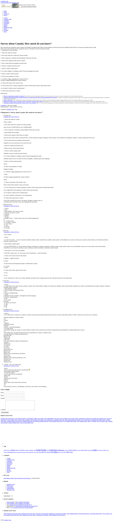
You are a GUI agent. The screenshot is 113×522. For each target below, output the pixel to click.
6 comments (3, 105)
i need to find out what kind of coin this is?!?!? (20, 504)
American (9, 450)
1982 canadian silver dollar (36, 420)
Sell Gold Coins (11, 490)
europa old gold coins (83, 513)
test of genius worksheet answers (41, 421)
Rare (43, 452)
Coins (43, 450)
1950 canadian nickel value (55, 421)
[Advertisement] (56, 8)
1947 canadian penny (12, 420)
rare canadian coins (48, 420)
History (5, 26)
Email (2, 395)
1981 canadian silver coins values (27, 515)
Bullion (13, 450)
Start (62, 452)
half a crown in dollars (61, 418)
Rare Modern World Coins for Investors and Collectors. (17, 478)
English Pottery (10, 488)
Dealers (75, 450)
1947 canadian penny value (83, 421)
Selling (48, 452)
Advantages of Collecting (42, 515)
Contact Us (6, 13)
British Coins (10, 485)
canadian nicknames (27, 421)
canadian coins (32, 450)
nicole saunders (10, 502)
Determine (79, 450)
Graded (98, 450)
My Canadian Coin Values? (22, 502)
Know (15, 452)
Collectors (66, 450)
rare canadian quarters (20, 418)
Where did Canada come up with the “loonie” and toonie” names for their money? (23, 101)
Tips (64, 452)
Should (52, 452)
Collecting (6, 20)
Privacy (5, 15)
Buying (17, 450)
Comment (3, 409)
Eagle (85, 450)
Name (2, 392)
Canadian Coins (4, 1)
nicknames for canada (84, 418)
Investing (6, 30)
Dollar (82, 450)
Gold (95, 450)
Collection (60, 450)
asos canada (41, 418)
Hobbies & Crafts (8, 27)
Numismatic (31, 452)
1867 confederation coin (50, 418)
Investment (11, 452)
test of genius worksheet (24, 420)
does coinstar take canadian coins (98, 418)
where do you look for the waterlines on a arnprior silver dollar (51, 513)
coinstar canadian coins (13, 422)
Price (38, 452)
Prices (40, 452)
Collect (47, 450)
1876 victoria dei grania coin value (12, 513)
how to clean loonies (86, 420)
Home (5, 11)
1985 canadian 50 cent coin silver (57, 515)
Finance (6, 24)
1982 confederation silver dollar (72, 420)
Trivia (5, 31)
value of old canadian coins (26, 422)
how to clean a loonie (73, 418)
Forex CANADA (8, 100)
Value (67, 452)
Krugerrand (19, 452)
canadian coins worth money (7, 418)
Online (35, 452)
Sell (45, 452)
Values (71, 452)
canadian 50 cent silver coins (28, 513)
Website (2, 398)
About (5, 12)
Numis (27, 452)
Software (59, 452)
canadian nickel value (59, 420)
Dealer (70, 450)
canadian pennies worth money (14, 421)
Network (23, 452)
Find (88, 450)
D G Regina (93, 421)
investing (6, 452)
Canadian (26, 450)
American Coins (11, 484)
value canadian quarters (72, 513)
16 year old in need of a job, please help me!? (22, 507)
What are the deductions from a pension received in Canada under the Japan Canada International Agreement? (30, 97)
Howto (5, 29)
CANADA (22, 450)
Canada (5, 17)
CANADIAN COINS (31, 418)
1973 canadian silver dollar (69, 421)
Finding (90, 450)
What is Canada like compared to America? (14, 96)
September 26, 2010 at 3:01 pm (11, 116)
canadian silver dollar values (98, 420)
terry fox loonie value (102, 421)
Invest (107, 450)
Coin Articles (10, 487)
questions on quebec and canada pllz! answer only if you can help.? (20, 102)
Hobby (104, 450)
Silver (56, 452)
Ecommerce (6, 22)
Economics (6, 23)
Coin (38, 450)
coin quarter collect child (95, 513)
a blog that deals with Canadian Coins (10, 2)
